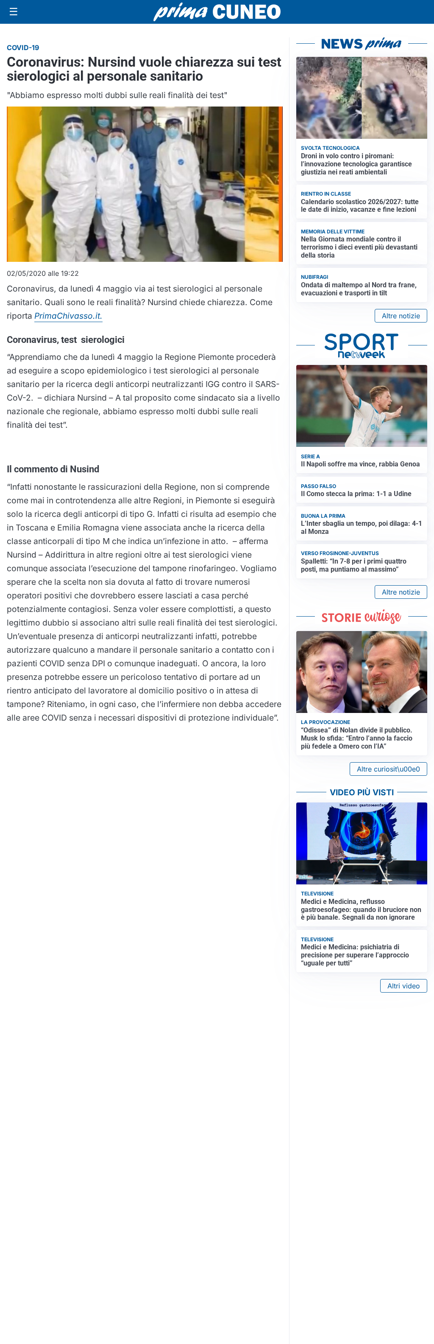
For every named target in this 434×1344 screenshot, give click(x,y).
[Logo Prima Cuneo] (217, 12)
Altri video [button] (403, 986)
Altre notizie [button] (401, 315)
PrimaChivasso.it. (68, 316)
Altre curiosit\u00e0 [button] (388, 769)
